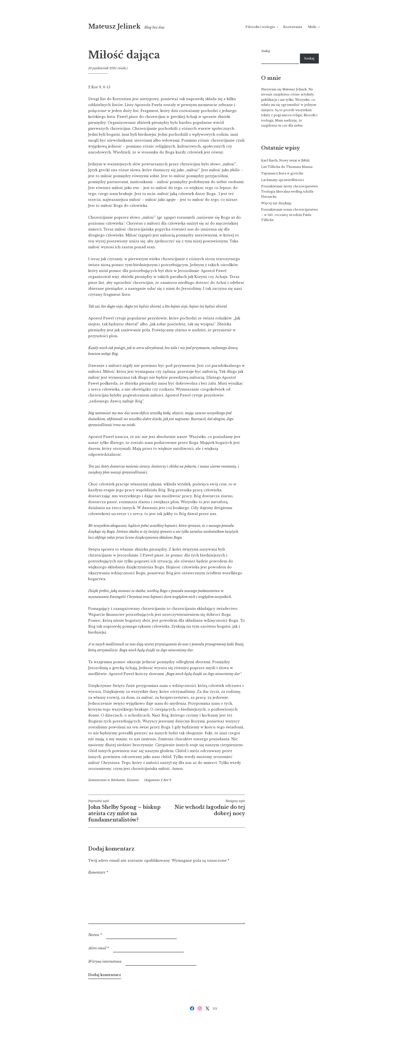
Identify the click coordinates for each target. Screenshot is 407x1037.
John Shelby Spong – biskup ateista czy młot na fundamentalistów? (124, 811)
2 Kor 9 (166, 780)
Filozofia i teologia (260, 27)
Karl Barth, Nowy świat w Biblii (285, 160)
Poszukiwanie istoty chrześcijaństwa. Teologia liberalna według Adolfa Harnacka (289, 191)
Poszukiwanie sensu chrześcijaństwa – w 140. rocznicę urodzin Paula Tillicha (289, 215)
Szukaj (265, 51)
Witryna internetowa (104, 961)
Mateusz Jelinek (114, 26)
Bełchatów (118, 780)
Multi (312, 27)
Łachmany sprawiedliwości (282, 180)
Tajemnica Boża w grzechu (282, 173)
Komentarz (98, 872)
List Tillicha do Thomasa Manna (286, 167)
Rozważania (292, 27)
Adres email (98, 948)
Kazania (133, 780)
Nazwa (95, 935)
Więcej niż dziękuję (276, 203)
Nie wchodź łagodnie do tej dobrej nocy (210, 807)
